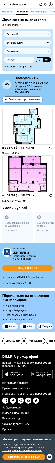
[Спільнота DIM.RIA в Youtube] (28, 401)
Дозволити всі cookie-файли (24, 456)
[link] (27, 126)
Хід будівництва (39, 11)
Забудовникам (11, 407)
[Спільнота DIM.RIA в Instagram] (5, 401)
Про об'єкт (7, 11)
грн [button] (47, 59)
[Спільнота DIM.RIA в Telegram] (21, 401)
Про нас (7, 429)
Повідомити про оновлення (24, 99)
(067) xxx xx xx (27, 268)
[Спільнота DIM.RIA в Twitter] (36, 401)
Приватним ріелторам (16, 388)
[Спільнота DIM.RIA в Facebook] (13, 401)
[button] (5, 4)
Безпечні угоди (11, 418)
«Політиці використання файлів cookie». (22, 450)
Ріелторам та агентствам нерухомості (26, 393)
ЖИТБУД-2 (21, 252)
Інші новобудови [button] (18, 4)
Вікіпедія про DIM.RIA (15, 413)
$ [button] (39, 59)
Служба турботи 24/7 (15, 423)
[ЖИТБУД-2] (7, 252)
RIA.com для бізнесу (15, 382)
